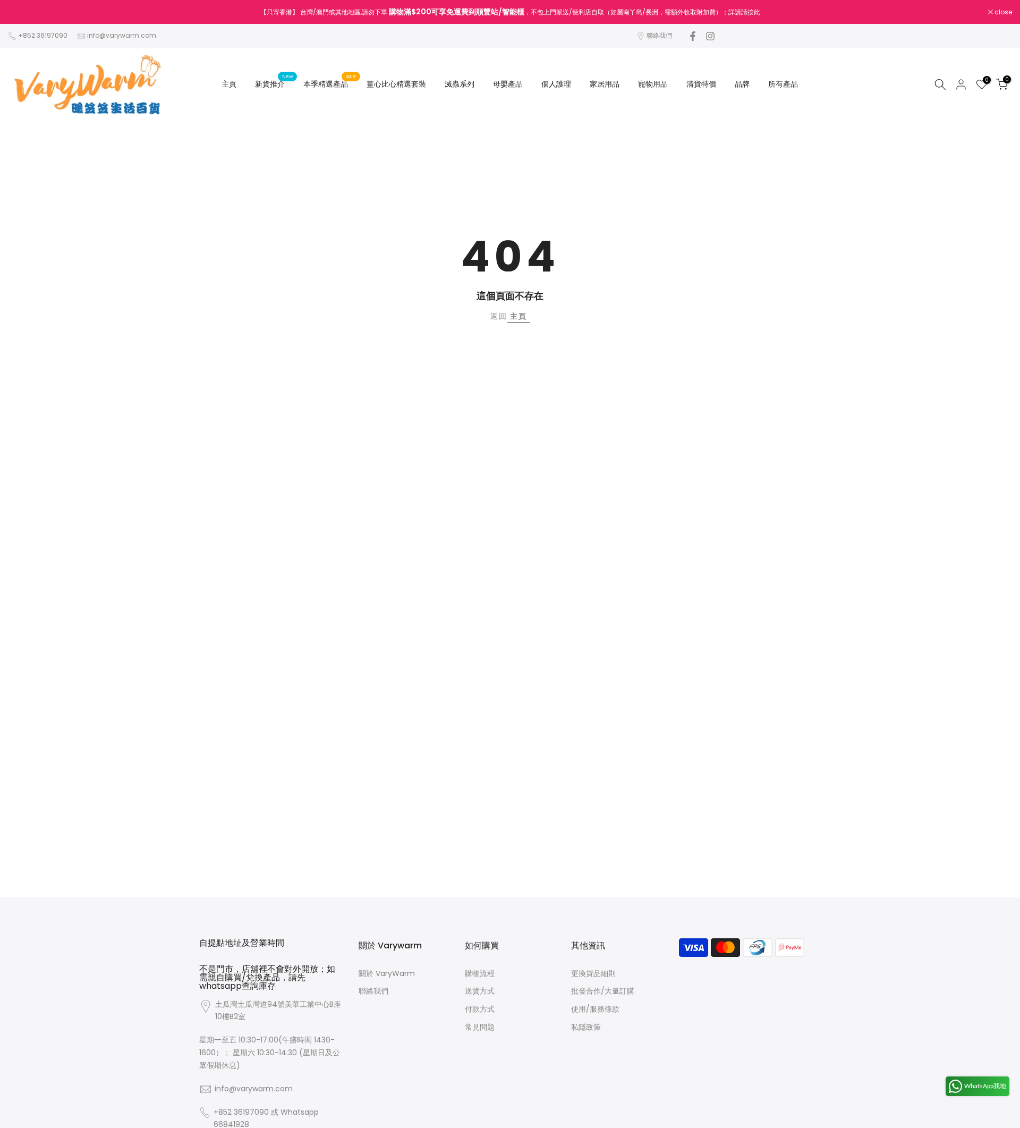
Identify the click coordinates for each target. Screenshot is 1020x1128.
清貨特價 (701, 84)
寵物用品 (653, 84)
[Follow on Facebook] (693, 36)
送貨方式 (480, 991)
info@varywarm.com (121, 35)
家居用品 (604, 84)
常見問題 (480, 1027)
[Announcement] (510, 12)
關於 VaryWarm (387, 973)
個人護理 (556, 84)
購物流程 (480, 973)
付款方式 (480, 1009)
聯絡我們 (659, 35)
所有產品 (783, 84)
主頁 (229, 84)
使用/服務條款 (595, 1009)
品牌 (742, 84)
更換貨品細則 (593, 973)
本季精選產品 (329, 83)
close (22, 12)
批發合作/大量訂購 (602, 991)
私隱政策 (586, 1027)
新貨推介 (274, 83)
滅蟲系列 (459, 84)
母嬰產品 (508, 84)
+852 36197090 (42, 35)
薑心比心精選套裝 (396, 84)
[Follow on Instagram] (710, 36)
